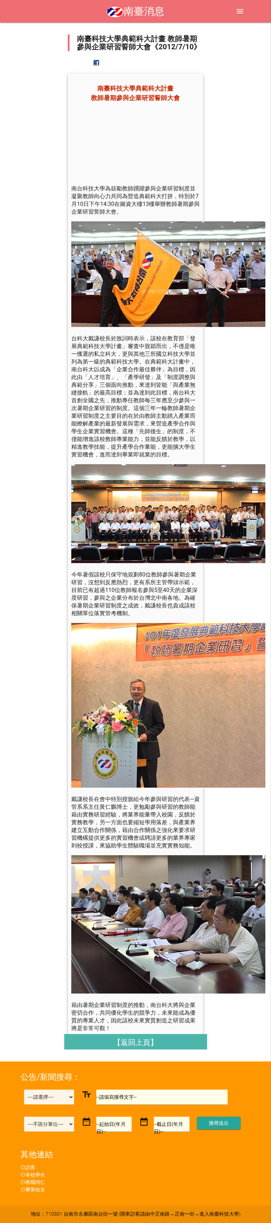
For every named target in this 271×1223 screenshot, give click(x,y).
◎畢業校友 (32, 1189)
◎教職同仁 (32, 1182)
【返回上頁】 (135, 1042)
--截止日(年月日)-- (168, 1127)
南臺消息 (144, 11)
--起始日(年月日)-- (111, 1127)
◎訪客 (27, 1167)
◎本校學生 (32, 1175)
